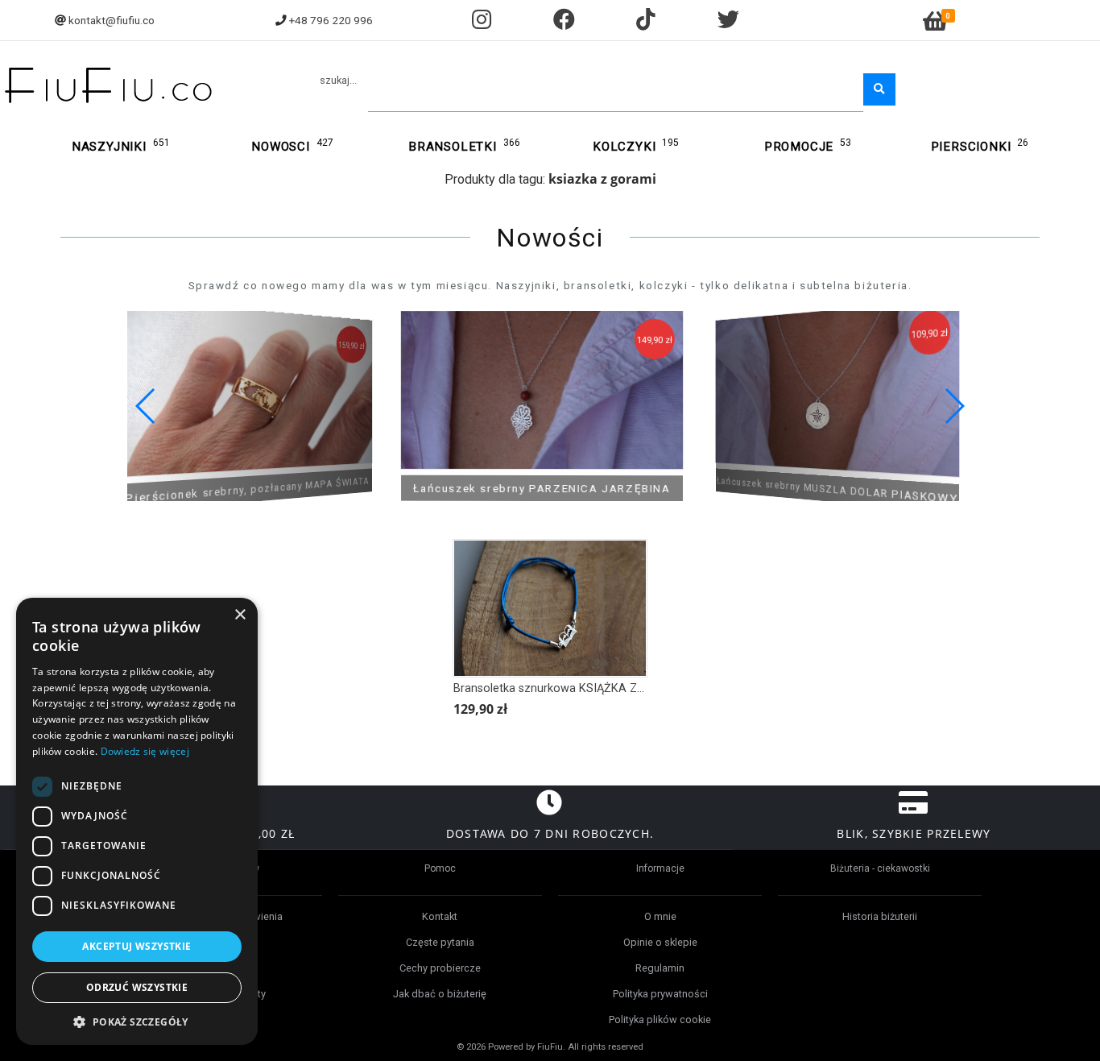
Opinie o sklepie (660, 942)
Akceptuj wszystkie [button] (136, 946)
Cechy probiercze (440, 968)
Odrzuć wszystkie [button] (137, 987)
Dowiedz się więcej (145, 751)
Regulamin (659, 968)
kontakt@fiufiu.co (111, 20)
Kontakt (439, 916)
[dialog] (137, 821)
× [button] (240, 615)
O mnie (660, 916)
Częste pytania (440, 942)
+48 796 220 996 (331, 20)
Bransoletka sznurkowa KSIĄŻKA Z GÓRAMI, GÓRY (587, 688)
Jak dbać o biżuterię (439, 994)
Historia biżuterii (879, 916)
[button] (954, 406)
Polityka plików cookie (660, 1019)
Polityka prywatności (660, 994)
